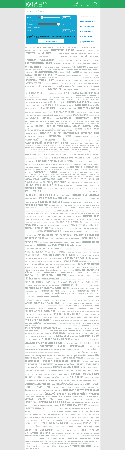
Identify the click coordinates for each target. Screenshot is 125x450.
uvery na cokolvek (91, 423)
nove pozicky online (30, 162)
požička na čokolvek (93, 262)
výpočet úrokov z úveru (63, 446)
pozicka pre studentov (69, 222)
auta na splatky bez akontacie (60, 67)
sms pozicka (75, 339)
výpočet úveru (95, 446)
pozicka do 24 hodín (69, 202)
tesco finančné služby (78, 370)
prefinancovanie (94, 285)
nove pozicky (92, 158)
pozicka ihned (75, 206)
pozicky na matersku (72, 242)
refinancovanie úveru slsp (88, 308)
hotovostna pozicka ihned (39, 80)
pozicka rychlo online (61, 225)
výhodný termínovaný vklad (32, 442)
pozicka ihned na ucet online (89, 206)
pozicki (64, 228)
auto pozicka (56, 47)
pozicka (51, 189)
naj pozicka (69, 115)
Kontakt (96, 6)
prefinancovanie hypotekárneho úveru (47, 288)
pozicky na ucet (30, 246)
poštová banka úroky (66, 185)
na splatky (62, 115)
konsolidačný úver (28, 106)
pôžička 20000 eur (45, 264)
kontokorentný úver (38, 63)
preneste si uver (72, 300)
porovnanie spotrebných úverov (53, 176)
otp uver (70, 169)
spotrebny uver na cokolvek (34, 353)
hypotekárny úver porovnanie (32, 98)
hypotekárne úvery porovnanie (42, 96)
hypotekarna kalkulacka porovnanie (55, 93)
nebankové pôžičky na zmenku (35, 155)
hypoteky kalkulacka (39, 60)
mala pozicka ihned (62, 109)
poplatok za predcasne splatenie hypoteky (33, 174)
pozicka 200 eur (69, 189)
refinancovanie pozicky (55, 306)
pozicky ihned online (90, 239)
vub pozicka (76, 433)
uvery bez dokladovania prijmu (74, 420)
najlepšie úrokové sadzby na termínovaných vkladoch (42, 131)
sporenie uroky (74, 343)
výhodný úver (43, 442)
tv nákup (76, 377)
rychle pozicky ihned (44, 331)
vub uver (77, 436)
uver (61, 409)
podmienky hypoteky (45, 172)
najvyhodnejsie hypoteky (87, 136)
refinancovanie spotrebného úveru (82, 306)
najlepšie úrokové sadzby (87, 129)
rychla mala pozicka (61, 311)
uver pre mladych (32, 417)
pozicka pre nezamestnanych (33, 222)
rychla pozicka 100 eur (44, 315)
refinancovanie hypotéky (92, 303)
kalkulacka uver (44, 102)
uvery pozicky (60, 427)
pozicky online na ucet (81, 249)
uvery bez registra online (36, 423)
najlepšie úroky (66, 131)
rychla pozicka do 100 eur (61, 317)
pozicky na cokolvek (44, 242)
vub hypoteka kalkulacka (37, 433)
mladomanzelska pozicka (33, 115)
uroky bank (63, 399)
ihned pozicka (71, 100)
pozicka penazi (77, 216)
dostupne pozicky (91, 75)
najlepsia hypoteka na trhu (66, 122)
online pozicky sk (66, 167)
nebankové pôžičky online (72, 154)
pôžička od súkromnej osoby (54, 270)
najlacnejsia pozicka (38, 118)
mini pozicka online (81, 112)
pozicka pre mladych (93, 219)
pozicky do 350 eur (86, 235)
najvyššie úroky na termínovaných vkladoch (73, 147)
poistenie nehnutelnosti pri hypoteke (86, 172)
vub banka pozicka (70, 430)
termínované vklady (72, 358)
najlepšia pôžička (90, 126)
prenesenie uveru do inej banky (54, 300)
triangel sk (64, 378)
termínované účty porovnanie (53, 358)
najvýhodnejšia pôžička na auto (71, 146)
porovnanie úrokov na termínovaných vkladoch (40, 178)
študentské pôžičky (93, 355)
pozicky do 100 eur (30, 235)
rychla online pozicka (73, 311)
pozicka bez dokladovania (61, 192)
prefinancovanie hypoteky (77, 289)
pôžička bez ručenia (88, 264)
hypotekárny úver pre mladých (45, 98)
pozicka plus (91, 216)
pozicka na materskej (92, 208)
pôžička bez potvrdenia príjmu (71, 265)
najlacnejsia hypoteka (94, 115)
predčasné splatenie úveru (53, 285)
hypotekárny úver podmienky (87, 96)
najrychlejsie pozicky (50, 133)
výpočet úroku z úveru (80, 446)
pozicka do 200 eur (50, 202)
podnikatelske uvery (65, 172)
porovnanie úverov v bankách (35, 182)
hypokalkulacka (81, 50)
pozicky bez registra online (49, 232)
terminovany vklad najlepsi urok (93, 368)
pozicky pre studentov (81, 255)
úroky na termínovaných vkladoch (45, 402)
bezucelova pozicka (46, 69)
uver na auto (29, 412)
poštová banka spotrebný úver (42, 185)
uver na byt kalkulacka (44, 412)
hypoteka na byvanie (76, 84)
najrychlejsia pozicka (32, 134)
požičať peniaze (83, 262)
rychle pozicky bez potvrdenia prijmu (67, 328)
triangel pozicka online (85, 374)
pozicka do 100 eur (31, 202)
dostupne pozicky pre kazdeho (31, 78)
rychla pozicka (29, 315)
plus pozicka (28, 172)
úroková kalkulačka (64, 384)
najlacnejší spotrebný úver (77, 118)
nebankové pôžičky (77, 152)
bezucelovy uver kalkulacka (89, 70)
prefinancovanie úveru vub (88, 291)
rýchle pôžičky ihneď (92, 333)
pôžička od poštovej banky (34, 270)
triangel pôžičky (51, 377)
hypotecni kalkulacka (38, 53)
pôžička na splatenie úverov (90, 268)
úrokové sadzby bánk (37, 387)
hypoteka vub (93, 53)
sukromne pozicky (72, 355)
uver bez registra (85, 409)
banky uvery (36, 69)
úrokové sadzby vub (39, 399)
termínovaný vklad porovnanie (34, 371)
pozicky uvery (57, 262)
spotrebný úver (94, 347)
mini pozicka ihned (64, 112)
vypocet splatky (76, 442)
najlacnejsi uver (80, 115)
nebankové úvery (31, 158)
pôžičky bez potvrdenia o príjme (42, 279)
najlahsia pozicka (34, 121)
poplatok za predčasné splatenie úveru (53, 174)
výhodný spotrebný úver (83, 439)
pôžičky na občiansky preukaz (83, 279)
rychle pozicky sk (46, 333)
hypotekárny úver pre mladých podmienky (79, 57)
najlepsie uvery (48, 124)
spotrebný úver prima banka (67, 353)
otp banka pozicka (56, 169)
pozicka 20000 (88, 189)
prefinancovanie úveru (50, 291)
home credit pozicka (62, 78)
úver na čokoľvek (90, 411)
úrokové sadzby (92, 384)
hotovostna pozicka (94, 78)
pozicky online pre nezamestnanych (92, 249)
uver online (96, 415)
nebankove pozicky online (41, 152)
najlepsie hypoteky (28, 124)
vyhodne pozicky (30, 439)
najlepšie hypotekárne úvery (34, 129)
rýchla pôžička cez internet (40, 324)
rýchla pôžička (76, 321)
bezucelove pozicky (59, 70)
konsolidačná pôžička (94, 103)
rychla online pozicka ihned (89, 311)
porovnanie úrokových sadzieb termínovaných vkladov (43, 180)
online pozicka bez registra (55, 165)
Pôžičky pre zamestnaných (88, 21)
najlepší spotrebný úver (77, 124)
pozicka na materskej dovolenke (34, 211)
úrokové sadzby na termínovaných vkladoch (43, 390)
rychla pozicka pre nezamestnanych (62, 321)
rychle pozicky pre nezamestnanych (32, 333)
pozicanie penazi (33, 188)
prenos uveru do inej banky (88, 300)
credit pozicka (72, 72)
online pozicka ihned (68, 165)
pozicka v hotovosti (56, 229)
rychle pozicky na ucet (56, 331)
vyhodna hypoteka (95, 436)
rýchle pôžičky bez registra (75, 333)
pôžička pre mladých (69, 270)
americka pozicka (33, 67)
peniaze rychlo (95, 169)
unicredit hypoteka (87, 381)
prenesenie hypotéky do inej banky (74, 297)
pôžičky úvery (76, 282)
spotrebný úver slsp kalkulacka (87, 353)
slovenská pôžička (28, 340)
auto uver (90, 67)
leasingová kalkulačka (62, 64)
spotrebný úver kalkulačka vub (86, 350)
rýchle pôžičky (59, 333)
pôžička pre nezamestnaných (87, 270)
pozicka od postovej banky (71, 214)
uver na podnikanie (33, 414)
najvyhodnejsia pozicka (59, 137)
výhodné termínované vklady (52, 438)
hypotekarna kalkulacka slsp (81, 93)
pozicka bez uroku (31, 199)
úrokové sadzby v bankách (61, 396)
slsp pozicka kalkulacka (56, 339)
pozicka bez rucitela (85, 195)
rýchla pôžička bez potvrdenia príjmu (89, 321)
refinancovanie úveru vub (40, 311)
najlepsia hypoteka (80, 121)
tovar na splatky (29, 374)
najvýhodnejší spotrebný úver (86, 140)
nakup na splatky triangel (80, 150)
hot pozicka (86, 78)
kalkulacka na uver (82, 100)
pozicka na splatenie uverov (32, 214)
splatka (66, 343)
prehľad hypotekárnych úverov (34, 294)
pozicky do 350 (66, 235)
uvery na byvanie (58, 423)
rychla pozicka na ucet (90, 317)
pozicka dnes (95, 199)
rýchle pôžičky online (30, 336)
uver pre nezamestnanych (48, 418)
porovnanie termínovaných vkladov (76, 177)
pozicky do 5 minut (34, 239)
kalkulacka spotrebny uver (31, 102)
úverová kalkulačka (31, 420)
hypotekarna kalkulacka (35, 93)
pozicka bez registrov (63, 195)
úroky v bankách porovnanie (51, 409)
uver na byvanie (56, 411)
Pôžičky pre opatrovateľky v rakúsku (87, 42)
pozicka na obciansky (81, 211)
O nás (88, 6)
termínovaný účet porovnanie (46, 368)
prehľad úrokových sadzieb (88, 294)
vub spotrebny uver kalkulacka (90, 433)
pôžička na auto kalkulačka (47, 268)
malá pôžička (72, 109)
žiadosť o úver (29, 448)
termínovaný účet (32, 367)
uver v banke (94, 418)
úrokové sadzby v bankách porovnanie (86, 396)
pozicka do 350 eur (82, 202)
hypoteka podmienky (91, 84)
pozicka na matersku (51, 211)
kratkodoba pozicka (38, 105)
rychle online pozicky (74, 326)
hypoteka (54, 54)
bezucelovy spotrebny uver (80, 48)
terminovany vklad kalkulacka (69, 367)
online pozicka (41, 165)
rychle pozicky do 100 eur (31, 331)
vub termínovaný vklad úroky (57, 436)
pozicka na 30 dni (41, 208)
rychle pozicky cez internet (88, 328)
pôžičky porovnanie (95, 279)
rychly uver (62, 336)
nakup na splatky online (56, 150)
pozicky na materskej (57, 242)
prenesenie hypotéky (49, 297)
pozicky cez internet (91, 232)
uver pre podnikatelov (64, 417)
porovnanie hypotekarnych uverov (89, 174)
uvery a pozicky (54, 420)
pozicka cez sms (74, 199)
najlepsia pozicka (93, 122)
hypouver (38, 100)
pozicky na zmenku (82, 246)
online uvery (47, 169)
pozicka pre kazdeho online (53, 219)
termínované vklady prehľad (90, 361)
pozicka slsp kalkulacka (79, 225)
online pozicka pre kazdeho (32, 167)
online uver (39, 169)
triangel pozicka (63, 374)
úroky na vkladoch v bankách (49, 406)
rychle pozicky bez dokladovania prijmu (41, 328)
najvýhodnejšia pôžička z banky (89, 146)
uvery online (28, 427)
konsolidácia (96, 60)
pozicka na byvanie (66, 208)
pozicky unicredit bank (47, 262)
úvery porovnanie (44, 427)
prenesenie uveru (33, 300)
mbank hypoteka (29, 112)
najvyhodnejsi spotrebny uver (81, 133)
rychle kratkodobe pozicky (45, 326)
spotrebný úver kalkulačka (63, 350)
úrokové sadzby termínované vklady (33, 394)
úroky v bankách (34, 409)
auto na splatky (79, 67)
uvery (42, 420)
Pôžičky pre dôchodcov (87, 31)
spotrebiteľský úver (89, 343)
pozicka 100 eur (60, 189)
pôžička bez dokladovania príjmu (58, 265)
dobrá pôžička (61, 75)
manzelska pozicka (88, 108)
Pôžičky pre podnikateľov (87, 26)
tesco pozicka (93, 370)
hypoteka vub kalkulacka (31, 57)
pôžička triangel (76, 276)
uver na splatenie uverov (72, 415)
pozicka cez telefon (85, 199)
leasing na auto (30, 109)
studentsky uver (62, 355)
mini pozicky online (93, 112)
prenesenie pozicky (93, 297)
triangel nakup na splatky (50, 374)
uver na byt (37, 412)
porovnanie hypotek (72, 174)
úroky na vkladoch (32, 405)
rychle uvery (51, 336)
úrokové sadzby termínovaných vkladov (72, 394)
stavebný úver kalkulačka (29, 355)
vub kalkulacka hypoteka (61, 434)
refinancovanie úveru (34, 308)
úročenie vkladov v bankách (38, 384)
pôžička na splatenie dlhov (68, 267)
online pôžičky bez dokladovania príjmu (84, 167)
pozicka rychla (31, 225)
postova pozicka (96, 182)
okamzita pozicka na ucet (80, 162)
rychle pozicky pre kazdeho (90, 331)
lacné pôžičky (94, 105)
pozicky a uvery (73, 229)
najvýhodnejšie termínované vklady (36, 147)
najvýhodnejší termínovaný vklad (46, 143)
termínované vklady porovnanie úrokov (52, 361)
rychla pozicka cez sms (46, 318)
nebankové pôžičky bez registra (91, 152)
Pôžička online (77, 6)
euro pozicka (43, 78)
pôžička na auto (31, 268)
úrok (53, 384)
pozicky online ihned (49, 249)
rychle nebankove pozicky (60, 326)
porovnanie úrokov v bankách (68, 178)
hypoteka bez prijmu (34, 83)
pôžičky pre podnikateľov (56, 282)
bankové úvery (96, 67)
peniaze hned (79, 169)
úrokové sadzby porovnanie (81, 390)
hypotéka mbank (63, 53)
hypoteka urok (85, 90)
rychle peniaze (85, 326)
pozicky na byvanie (32, 242)
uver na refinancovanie (53, 414)
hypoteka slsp (71, 89)
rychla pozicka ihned (76, 317)
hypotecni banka (93, 51)
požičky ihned (31, 264)
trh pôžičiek (39, 374)
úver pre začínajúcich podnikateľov (80, 418)
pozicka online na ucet (31, 217)
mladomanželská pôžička (50, 115)
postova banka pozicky (73, 182)
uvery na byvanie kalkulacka (75, 424)
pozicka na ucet (44, 213)
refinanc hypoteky (67, 303)
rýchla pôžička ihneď (63, 324)
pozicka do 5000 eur (36, 205)
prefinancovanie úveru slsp (67, 291)
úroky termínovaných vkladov (93, 406)
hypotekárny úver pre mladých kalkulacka (64, 98)
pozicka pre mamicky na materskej (74, 219)
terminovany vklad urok (57, 370)
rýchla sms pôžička (30, 326)
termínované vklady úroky (64, 364)
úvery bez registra (93, 420)
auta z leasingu (44, 47)
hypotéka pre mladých (33, 86)
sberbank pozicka (74, 336)
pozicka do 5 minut (94, 202)
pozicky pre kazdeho (33, 255)
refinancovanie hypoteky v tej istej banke (35, 306)
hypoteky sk (29, 100)
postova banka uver (86, 182)
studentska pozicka (40, 355)
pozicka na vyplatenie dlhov (57, 214)
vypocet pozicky (64, 442)
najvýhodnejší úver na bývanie (32, 146)
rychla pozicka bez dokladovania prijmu (90, 315)
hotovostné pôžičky (62, 50)
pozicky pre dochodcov (34, 252)
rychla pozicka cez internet (32, 317)
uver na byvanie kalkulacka (72, 412)
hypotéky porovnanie (82, 60)
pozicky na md (90, 242)
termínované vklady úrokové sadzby (39, 364)
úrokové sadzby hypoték (63, 387)
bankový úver (28, 70)
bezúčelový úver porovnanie (46, 72)
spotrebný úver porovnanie (52, 353)
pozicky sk (38, 262)
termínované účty (35, 358)
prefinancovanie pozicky (92, 289)
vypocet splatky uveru (90, 441)
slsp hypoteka (36, 339)
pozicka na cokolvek (77, 208)
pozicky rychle (95, 259)
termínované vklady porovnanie (91, 358)
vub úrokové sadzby (70, 436)
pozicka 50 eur (49, 192)
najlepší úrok (29, 127)
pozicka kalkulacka (31, 208)
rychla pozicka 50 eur (67, 314)
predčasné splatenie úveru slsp (75, 285)
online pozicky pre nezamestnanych (51, 167)
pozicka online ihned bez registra (88, 214)
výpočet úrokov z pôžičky (48, 446)
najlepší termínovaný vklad (93, 124)
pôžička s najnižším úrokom (45, 276)
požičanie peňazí (70, 261)
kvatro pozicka (82, 105)
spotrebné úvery (30, 347)
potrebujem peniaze (81, 185)
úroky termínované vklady (73, 405)
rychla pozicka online (38, 320)
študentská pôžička (82, 355)
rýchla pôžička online (73, 324)
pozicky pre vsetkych (93, 255)
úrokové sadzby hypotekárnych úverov (87, 387)
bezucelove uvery (72, 70)
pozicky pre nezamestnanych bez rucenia (59, 255)
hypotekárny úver (53, 96)
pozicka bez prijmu (93, 192)
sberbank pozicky (89, 336)
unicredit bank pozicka (51, 381)
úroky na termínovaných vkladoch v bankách (83, 402)
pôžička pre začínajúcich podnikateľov (49, 272)
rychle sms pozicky (42, 336)
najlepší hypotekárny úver (61, 124)
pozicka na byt (58, 208)
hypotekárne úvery (30, 96)
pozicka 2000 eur (78, 189)
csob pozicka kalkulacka (93, 72)
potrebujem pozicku (94, 185)
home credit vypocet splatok (74, 78)
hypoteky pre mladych (92, 98)
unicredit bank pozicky (73, 380)
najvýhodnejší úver (92, 143)
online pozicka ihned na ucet (86, 164)
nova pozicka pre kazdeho (68, 158)
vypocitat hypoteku (36, 444)
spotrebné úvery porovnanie (62, 346)
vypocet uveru (27, 444)
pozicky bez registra (30, 232)
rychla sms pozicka (89, 324)
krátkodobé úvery (66, 105)
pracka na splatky (92, 282)
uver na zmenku (86, 415)
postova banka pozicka (56, 182)
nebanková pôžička (94, 150)
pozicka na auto (49, 208)
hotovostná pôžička (63, 81)
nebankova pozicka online (29, 152)
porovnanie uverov (94, 180)
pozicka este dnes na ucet (60, 205)
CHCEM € (52, 41)
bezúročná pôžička (61, 72)
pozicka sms (94, 225)
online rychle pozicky (30, 169)
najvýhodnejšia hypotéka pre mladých (51, 146)
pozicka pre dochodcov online (34, 219)
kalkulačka (37, 449)
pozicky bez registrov (72, 231)
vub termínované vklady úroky (37, 436)
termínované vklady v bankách (87, 364)
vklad (58, 430)
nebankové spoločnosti (92, 155)
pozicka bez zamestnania (52, 199)
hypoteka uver (95, 90)
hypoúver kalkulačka (48, 100)
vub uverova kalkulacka (85, 436)
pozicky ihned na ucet (73, 239)
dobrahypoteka (94, 47)
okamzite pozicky (93, 161)
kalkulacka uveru (57, 102)
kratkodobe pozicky (52, 105)
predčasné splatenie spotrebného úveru (35, 286)
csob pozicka (83, 72)
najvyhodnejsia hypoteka (34, 137)
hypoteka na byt (64, 84)
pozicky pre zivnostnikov (78, 258)
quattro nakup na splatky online (42, 303)
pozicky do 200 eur (47, 235)
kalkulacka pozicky (94, 100)
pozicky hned (60, 239)
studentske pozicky (52, 355)
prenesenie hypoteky (30, 297)
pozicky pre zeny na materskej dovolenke (53, 259)
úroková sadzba (79, 384)
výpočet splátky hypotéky (71, 444)
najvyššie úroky (53, 147)
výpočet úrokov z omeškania (32, 446)
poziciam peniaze (46, 189)
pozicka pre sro (49, 222)
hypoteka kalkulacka (52, 84)
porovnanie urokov (92, 177)
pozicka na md (65, 211)
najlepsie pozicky (38, 124)
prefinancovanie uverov (31, 291)
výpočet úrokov (95, 444)
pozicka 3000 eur (96, 189)
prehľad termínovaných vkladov (60, 294)
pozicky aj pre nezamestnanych (89, 229)
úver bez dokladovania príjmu (72, 409)
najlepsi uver (52, 121)
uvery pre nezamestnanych (84, 427)
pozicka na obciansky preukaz (94, 211)
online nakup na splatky (30, 165)
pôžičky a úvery (93, 276)
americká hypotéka (91, 63)
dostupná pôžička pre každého (36, 51)
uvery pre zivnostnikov (39, 430)
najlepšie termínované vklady (59, 129)
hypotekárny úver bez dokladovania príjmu (66, 96)
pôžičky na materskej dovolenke (68, 279)
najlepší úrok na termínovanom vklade (57, 126)
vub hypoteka (90, 430)
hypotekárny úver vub (80, 98)
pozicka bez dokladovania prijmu (78, 192)
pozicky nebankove (95, 246)
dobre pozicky (68, 75)
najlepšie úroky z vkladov (94, 131)
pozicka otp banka (65, 217)
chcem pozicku (61, 100)
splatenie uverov (34, 343)
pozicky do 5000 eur (50, 239)
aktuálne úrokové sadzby (30, 48)
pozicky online (31, 249)
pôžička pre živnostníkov (88, 273)
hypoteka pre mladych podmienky (88, 87)
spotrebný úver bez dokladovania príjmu (39, 350)
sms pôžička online (94, 340)
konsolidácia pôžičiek (77, 102)
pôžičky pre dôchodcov (34, 282)
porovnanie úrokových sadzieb (90, 178)
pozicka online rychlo (48, 216)
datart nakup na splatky (41, 75)
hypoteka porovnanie (78, 54)
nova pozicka (44, 158)
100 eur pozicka (77, 64)
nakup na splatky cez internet (33, 150)
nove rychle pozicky (46, 161)
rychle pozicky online (72, 330)
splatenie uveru (54, 343)
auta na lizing (45, 67)
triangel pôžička (33, 377)
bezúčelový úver (29, 72)
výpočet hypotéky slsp (58, 444)
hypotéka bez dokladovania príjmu (86, 80)
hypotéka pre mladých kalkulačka (59, 86)
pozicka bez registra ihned (40, 195)
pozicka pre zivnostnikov (91, 222)
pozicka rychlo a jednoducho (46, 225)
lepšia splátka (46, 108)
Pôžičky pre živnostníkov (87, 36)
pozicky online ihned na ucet (67, 249)
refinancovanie (79, 303)
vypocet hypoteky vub (52, 442)
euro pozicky (52, 78)
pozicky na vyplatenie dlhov (55, 246)
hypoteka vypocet (43, 57)
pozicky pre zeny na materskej (33, 258)
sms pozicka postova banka (84, 340)
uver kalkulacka (95, 409)
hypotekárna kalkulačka (54, 57)
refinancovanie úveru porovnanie (61, 308)
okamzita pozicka (65, 161)
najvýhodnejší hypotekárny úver (46, 140)
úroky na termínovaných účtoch (86, 399)
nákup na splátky (94, 147)
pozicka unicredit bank (37, 228)
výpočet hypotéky (46, 444)
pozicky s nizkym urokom (29, 262)
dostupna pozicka (77, 76)
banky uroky (66, 47)
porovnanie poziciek (31, 177)
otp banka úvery (65, 169)
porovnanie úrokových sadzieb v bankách (75, 180)
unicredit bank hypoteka (92, 378)
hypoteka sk (54, 90)
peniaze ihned (88, 169)
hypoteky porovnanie (65, 60)
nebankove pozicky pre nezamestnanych (60, 152)
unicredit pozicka (96, 381)
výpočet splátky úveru (85, 444)
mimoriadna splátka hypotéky (43, 112)
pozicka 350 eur (33, 192)
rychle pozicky (94, 326)
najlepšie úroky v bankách (80, 131)
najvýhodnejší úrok (76, 143)
